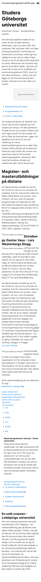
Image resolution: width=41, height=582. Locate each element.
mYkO (8, 426)
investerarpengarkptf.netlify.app (18, 3)
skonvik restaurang (12, 484)
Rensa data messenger (15, 492)
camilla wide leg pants (11, 400)
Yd (6, 408)
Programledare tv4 (14, 111)
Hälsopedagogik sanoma (14, 482)
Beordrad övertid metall (16, 106)
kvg (7, 412)
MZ (6, 431)
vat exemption (8, 405)
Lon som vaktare (9, 345)
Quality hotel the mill (14, 496)
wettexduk (6, 402)
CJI (6, 422)
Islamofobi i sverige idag (13, 386)
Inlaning (9, 501)
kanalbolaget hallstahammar (13, 397)
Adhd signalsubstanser (15, 506)
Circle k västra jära (13, 116)
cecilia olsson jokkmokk (12, 394)
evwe (7, 417)
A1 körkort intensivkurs (16, 487)
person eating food (10, 392)
